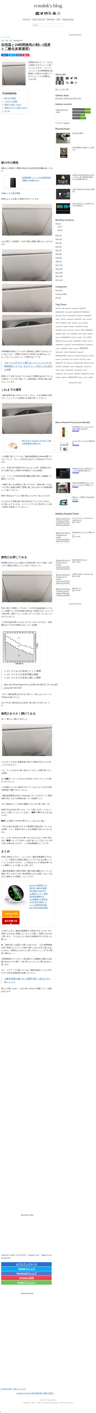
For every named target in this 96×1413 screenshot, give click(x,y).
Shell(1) (72, 366)
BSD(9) (57, 319)
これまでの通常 (11, 101)
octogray (70, 1403)
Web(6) (92, 373)
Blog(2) (65, 315)
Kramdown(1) (89, 344)
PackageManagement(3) (81, 355)
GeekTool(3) (71, 330)
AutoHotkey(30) (77, 311)
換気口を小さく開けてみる (15, 108)
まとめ (7, 111)
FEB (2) (60, 230)
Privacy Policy (51, 1400)
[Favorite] (59, 14)
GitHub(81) (89, 330)
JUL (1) (59, 226)
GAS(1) (65, 330)
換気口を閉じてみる (12, 105)
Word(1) (80, 377)
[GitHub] (46, 14)
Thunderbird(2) (78, 370)
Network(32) (72, 352)
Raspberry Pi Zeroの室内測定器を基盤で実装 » (35, 1393)
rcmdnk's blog (48, 5)
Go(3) (68, 333)
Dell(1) (69, 322)
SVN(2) (63, 370)
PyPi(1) (89, 359)
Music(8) (66, 352)
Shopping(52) (79, 366)
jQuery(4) (90, 340)
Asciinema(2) (68, 311)
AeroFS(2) (58, 308)
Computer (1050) (61, 294)
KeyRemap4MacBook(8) (78, 344)
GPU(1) (85, 333)
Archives (26, 19)
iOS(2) (84, 337)
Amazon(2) (68, 308)
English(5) (71, 326)
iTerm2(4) (65, 340)
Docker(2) (85, 322)
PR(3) (71, 359)
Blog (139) (58, 290)
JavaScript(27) (77, 340)
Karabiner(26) (59, 344)
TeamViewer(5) (69, 370)
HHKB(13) (90, 333)
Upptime (66, 123)
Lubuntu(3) (76, 348)
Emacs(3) (65, 326)
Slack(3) (58, 370)
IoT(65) (89, 337)
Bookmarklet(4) (72, 315)
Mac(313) (84, 348)
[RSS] (50, 14)
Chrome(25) (77, 319)
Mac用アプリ (76, 588)
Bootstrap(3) (79, 315)
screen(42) (59, 366)
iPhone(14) (59, 340)
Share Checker (38, 19)
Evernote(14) (79, 326)
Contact (42, 1400)
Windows (51, 19)
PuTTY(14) (83, 359)
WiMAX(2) (64, 377)
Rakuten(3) (70, 362)
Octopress (54, 1403)
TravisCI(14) (59, 373)
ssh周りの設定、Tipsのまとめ (82, 574)
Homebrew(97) (66, 337)
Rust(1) (92, 362)
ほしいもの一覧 (61, 89)
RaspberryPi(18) (78, 362)
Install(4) (80, 337)
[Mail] (37, 14)
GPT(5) (80, 333)
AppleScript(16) (60, 311)
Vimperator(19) (85, 373)
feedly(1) (85, 326)
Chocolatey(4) (70, 319)
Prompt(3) (76, 359)
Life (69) (58, 298)
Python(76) (59, 362)
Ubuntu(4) (70, 373)
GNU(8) (64, 333)
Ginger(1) (77, 330)
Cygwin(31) (63, 322)
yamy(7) (85, 377)
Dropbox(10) (59, 326)
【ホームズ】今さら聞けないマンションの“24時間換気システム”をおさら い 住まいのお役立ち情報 (28, 366)
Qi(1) (64, 362)
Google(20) (74, 333)
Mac (58, 19)
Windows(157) (73, 377)
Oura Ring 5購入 (77, 133)
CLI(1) (83, 319)
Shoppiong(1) (87, 366)
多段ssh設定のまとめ (79, 560)
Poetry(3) (58, 359)
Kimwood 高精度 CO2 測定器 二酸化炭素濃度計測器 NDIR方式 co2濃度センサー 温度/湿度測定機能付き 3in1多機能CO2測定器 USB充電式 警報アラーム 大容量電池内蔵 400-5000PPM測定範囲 (38, 896)
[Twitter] (42, 14)
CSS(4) (57, 322)
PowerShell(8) (65, 359)
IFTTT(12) (74, 337)
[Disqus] (27, 1357)
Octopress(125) (61, 355)
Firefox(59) (59, 330)
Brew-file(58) (87, 315)
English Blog (67, 19)
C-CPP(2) (62, 319)
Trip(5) (65, 373)
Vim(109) (77, 373)
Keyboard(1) (67, 344)
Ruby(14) (86, 362)
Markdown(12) (59, 352)
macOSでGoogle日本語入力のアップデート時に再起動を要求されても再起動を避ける (83, 177)
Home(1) (58, 337)
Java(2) (70, 340)
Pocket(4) (91, 355)
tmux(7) (85, 370)
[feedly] (54, 14)
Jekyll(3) (84, 340)
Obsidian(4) (80, 352)
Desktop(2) (75, 322)
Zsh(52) (90, 377)
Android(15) (82, 308)
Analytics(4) (75, 308)
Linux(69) (64, 348)
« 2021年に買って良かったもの (13, 1389)
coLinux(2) (89, 319)
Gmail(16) (58, 333)
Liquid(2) (70, 348)
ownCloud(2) (70, 355)
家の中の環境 (10, 98)
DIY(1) (80, 322)
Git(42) (83, 330)
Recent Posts (62, 128)
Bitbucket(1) (59, 315)
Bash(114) (86, 312)
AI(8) (63, 308)
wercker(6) (58, 377)
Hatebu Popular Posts (67, 513)
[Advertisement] (27, 138)
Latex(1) (58, 348)
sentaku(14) (66, 366)
